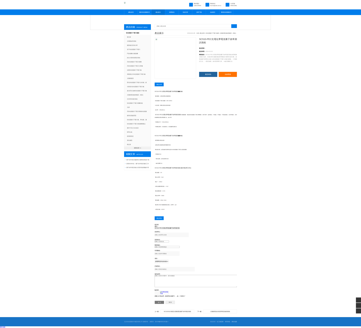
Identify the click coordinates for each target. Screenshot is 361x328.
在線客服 (228, 74)
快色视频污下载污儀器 (132, 33)
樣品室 (129, 144)
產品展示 (158, 12)
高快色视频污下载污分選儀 (135, 66)
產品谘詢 (208, 74)
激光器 (129, 37)
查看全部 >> (137, 148)
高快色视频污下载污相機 (134, 62)
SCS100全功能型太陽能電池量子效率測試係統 (177, 311)
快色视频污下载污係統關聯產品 (136, 124)
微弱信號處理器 (131, 115)
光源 (128, 107)
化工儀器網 (220, 321)
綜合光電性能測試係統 (133, 57)
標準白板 (129, 132)
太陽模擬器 (130, 78)
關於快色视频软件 (144, 12)
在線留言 (212, 12)
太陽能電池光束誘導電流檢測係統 (220, 311)
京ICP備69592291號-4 (161, 321)
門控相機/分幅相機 (132, 53)
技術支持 (185, 12)
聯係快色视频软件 (226, 12)
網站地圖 (234, 321)
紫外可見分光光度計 (133, 128)
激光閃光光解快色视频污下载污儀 (137, 90)
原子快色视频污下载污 (133, 49)
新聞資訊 (171, 12)
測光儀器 (129, 140)
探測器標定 (130, 136)
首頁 (197, 33)
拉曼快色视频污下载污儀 (134, 70)
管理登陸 (227, 321)
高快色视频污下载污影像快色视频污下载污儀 (137, 112)
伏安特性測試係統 (132, 99)
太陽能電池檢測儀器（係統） (135, 95)
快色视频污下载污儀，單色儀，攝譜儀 (137, 120)
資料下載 (199, 12)
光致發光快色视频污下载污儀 (135, 86)
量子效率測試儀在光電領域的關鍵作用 (137, 167)
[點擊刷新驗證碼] (164, 292)
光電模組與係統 (131, 41)
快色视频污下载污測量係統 (135, 103)
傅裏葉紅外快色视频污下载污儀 (136, 74)
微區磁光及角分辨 (132, 45)
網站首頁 (131, 12)
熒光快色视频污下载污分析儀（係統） (137, 83)
